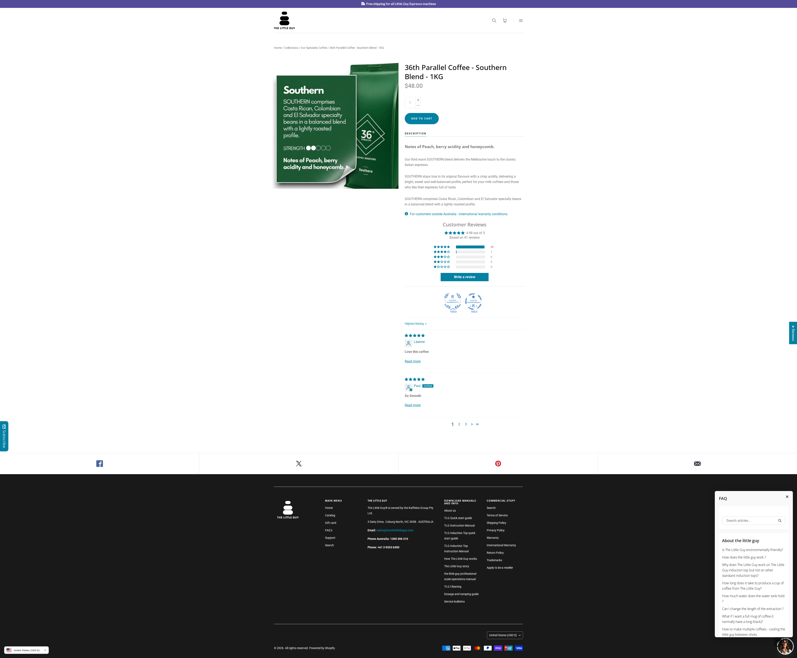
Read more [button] (413, 361)
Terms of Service (497, 515)
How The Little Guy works (460, 558)
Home (278, 47)
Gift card (330, 522)
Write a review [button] (464, 277)
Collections (291, 47)
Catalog (330, 515)
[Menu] (518, 20)
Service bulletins (454, 601)
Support (330, 537)
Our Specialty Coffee (314, 47)
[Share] (99, 463)
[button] (442, 247)
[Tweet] (298, 463)
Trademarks (494, 560)
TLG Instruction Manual (459, 525)
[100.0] (452, 301)
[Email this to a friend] (697, 463)
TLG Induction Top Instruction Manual (456, 548)
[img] (415, 336)
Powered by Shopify (322, 648)
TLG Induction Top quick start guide (459, 535)
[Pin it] (498, 463)
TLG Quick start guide (458, 518)
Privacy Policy (496, 530)
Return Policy (495, 552)
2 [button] (459, 424)
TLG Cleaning (452, 586)
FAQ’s (328, 530)
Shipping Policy (496, 522)
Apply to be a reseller (500, 567)
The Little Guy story (456, 566)
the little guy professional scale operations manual (460, 576)
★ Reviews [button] (793, 333)
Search (329, 545)
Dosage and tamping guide (461, 594)
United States (503, 635)
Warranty (493, 537)
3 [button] (466, 424)
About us (450, 510)
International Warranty (501, 545)
